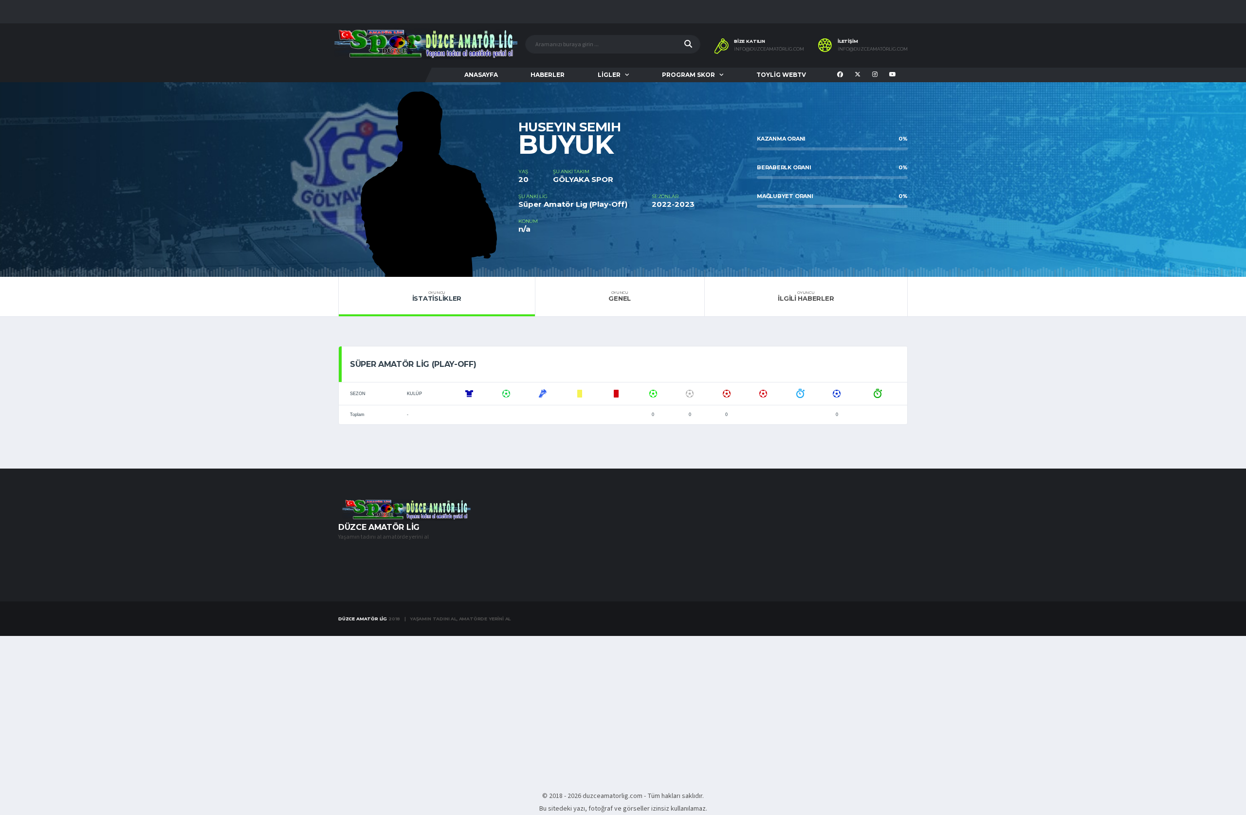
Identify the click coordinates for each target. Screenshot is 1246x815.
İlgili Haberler (806, 296)
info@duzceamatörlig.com (769, 49)
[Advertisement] (623, 708)
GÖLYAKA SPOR (583, 179)
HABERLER (548, 74)
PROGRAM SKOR (688, 74)
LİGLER (609, 74)
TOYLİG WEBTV (781, 74)
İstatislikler (437, 296)
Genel (619, 296)
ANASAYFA (481, 74)
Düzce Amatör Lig (362, 618)
